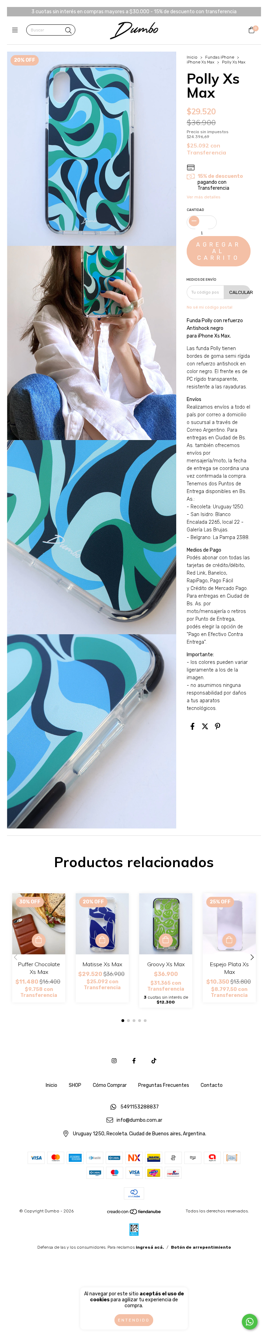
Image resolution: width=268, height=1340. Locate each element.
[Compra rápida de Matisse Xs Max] (102, 940)
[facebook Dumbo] (134, 1061)
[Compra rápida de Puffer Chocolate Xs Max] (39, 940)
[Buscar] (68, 31)
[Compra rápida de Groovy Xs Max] (166, 940)
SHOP (75, 1085)
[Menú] (16, 30)
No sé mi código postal (209, 307)
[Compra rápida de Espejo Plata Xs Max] (229, 940)
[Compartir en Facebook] (192, 726)
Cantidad (195, 210)
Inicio (192, 57)
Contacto (212, 1085)
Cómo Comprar (110, 1085)
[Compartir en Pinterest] (217, 726)
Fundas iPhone (219, 57)
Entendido (134, 1320)
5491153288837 (139, 1107)
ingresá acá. (150, 1247)
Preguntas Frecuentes (163, 1085)
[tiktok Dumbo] (153, 1061)
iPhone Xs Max (200, 62)
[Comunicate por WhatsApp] (250, 1322)
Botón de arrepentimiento (201, 1247)
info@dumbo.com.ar (139, 1120)
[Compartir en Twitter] (205, 726)
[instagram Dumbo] (114, 1061)
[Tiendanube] (134, 1213)
